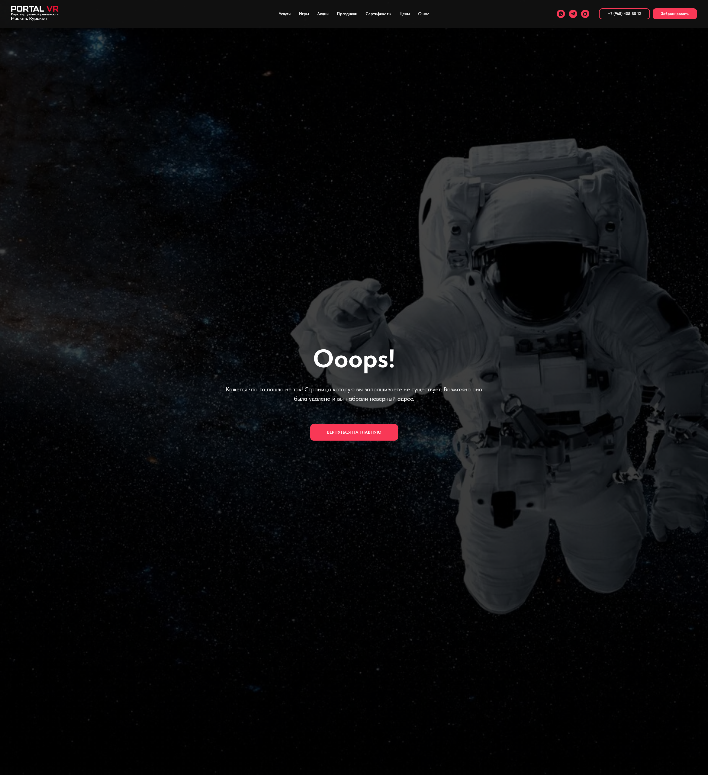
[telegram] (573, 14)
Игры (304, 13)
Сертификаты (378, 13)
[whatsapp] (561, 14)
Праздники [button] (347, 13)
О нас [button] (423, 13)
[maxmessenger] (585, 14)
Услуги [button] (285, 13)
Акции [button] (323, 13)
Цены (405, 13)
